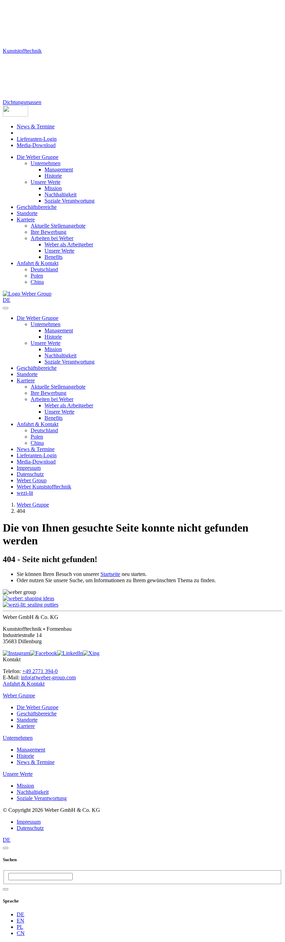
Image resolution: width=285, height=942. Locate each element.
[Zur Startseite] (27, 294)
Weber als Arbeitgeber (68, 244)
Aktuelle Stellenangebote (58, 226)
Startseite (110, 574)
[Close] (5, 848)
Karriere (26, 219)
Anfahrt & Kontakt (37, 263)
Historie (53, 176)
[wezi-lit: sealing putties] (30, 605)
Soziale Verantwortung (69, 201)
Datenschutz (30, 474)
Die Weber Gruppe (37, 157)
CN (21, 933)
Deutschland (44, 269)
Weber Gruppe (33, 505)
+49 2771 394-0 (40, 671)
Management (58, 169)
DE (20, 914)
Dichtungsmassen (22, 102)
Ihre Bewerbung (48, 232)
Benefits (53, 257)
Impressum (29, 468)
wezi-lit (25, 493)
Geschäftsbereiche (37, 207)
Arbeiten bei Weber (52, 238)
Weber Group (32, 480)
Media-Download (36, 145)
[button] (15, 115)
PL (20, 927)
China (37, 282)
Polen (37, 276)
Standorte (27, 213)
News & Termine (36, 126)
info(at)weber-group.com (48, 677)
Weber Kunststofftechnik (44, 487)
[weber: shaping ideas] (28, 598)
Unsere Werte (45, 182)
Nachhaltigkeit (60, 194)
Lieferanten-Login (37, 139)
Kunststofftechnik (22, 51)
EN (20, 921)
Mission (53, 188)
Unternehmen (45, 163)
